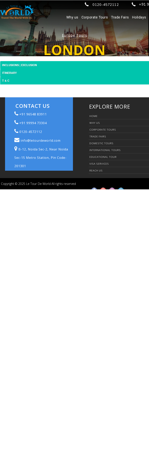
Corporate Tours (94, 17)
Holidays (139, 17)
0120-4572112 (106, 4)
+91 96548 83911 (33, 114)
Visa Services (99, 163)
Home (93, 116)
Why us (72, 17)
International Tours (105, 150)
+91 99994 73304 (33, 123)
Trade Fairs (120, 17)
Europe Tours (74, 35)
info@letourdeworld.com (41, 140)
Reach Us (96, 170)
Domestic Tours (101, 143)
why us (94, 123)
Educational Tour (103, 157)
